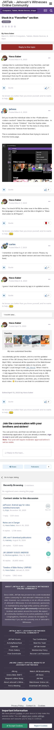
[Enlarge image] (27, 340)
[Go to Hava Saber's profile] (4, 58)
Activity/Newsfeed (14, 643)
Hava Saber (9, 33)
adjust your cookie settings (33, 716)
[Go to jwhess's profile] (4, 110)
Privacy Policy (17, 706)
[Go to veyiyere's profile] (48, 554)
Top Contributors (40, 639)
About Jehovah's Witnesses (14, 682)
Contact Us (31, 706)
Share (13, 467)
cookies (19, 713)
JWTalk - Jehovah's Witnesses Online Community (24, 3)
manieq (8, 540)
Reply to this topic (27, 47)
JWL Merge (30, 368)
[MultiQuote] (4, 88)
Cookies (41, 706)
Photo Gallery (14, 650)
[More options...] (49, 58)
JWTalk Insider (40, 647)
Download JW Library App (39, 686)
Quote (10, 88)
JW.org (14, 671)
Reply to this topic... (15, 453)
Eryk (7, 510)
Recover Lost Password (39, 654)
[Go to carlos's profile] (4, 246)
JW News (40, 675)
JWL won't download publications (17, 538)
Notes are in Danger (11, 523)
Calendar (14, 647)
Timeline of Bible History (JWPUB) (17, 567)
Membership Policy (39, 650)
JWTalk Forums (14, 639)
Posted (18, 59)
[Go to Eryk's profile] (48, 506)
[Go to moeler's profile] (48, 539)
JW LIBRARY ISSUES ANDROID (16, 553)
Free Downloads (14, 654)
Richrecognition (11, 555)
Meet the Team (40, 643)
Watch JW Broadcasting (40, 671)
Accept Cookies (15, 726)
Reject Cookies (40, 726)
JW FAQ (39, 678)
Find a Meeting (14, 686)
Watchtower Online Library (39, 682)
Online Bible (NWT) (14, 675)
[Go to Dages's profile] (48, 568)
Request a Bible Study (14, 678)
